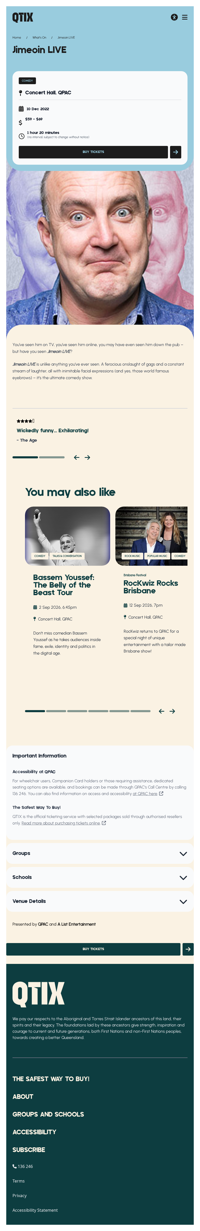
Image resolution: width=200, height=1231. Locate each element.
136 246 (19, 793)
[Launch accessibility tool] (174, 17)
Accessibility (34, 1132)
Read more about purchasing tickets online (61, 823)
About (22, 1097)
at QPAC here (145, 793)
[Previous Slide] (161, 711)
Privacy (19, 1195)
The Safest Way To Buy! (50, 1079)
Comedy (27, 80)
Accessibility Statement (35, 1210)
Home (16, 37)
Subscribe (28, 1150)
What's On (39, 37)
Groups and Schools (48, 1115)
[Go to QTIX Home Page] (22, 18)
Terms (18, 1181)
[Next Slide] (172, 711)
